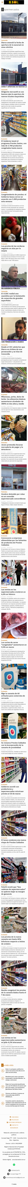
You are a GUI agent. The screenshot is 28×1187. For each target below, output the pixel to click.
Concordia (4, 40)
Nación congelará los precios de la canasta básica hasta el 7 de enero (13, 992)
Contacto (14, 1125)
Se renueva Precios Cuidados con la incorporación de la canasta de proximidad (13, 745)
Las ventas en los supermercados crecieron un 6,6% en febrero (13, 591)
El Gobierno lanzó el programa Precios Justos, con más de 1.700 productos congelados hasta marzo (14, 144)
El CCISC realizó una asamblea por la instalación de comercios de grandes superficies (13, 297)
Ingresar (15, 1128)
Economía (4, 139)
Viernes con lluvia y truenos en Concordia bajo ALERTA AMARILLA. (15, 1095)
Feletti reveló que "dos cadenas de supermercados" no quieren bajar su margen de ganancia (13, 890)
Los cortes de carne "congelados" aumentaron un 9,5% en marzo (14, 644)
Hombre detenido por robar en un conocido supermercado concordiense (13, 496)
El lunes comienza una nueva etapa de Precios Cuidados (13, 841)
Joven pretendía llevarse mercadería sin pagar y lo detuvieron (12, 447)
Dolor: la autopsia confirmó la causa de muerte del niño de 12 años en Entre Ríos (15, 1070)
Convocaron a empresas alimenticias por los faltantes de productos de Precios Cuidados (13, 541)
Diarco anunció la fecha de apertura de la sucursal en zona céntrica (12, 44)
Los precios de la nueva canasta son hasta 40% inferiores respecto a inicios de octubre (13, 940)
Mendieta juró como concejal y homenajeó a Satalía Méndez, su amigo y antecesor (15, 1078)
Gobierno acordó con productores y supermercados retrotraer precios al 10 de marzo (12, 790)
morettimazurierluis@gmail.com (15, 1177)
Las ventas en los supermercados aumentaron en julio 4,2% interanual (13, 1040)
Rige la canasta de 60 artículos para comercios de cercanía (13, 695)
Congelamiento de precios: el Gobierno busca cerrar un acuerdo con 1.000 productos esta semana (13, 198)
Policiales (4, 442)
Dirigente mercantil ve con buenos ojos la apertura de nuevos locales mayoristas (12, 94)
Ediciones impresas (14, 1122)
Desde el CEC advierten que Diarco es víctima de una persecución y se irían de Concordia (13, 350)
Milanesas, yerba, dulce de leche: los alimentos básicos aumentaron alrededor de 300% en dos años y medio (13, 400)
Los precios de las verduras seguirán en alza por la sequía (12, 248)
